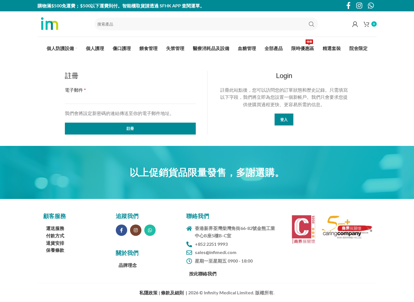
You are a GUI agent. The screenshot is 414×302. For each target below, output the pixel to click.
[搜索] (311, 24)
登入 (284, 119)
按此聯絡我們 (203, 273)
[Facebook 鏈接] (121, 230)
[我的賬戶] (355, 24)
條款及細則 (172, 292)
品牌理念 (128, 265)
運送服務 (55, 228)
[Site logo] (49, 23)
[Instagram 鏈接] (135, 230)
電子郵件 (75, 90)
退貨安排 (55, 243)
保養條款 (55, 250)
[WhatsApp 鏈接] (150, 230)
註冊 (130, 128)
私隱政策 (148, 292)
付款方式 (55, 235)
